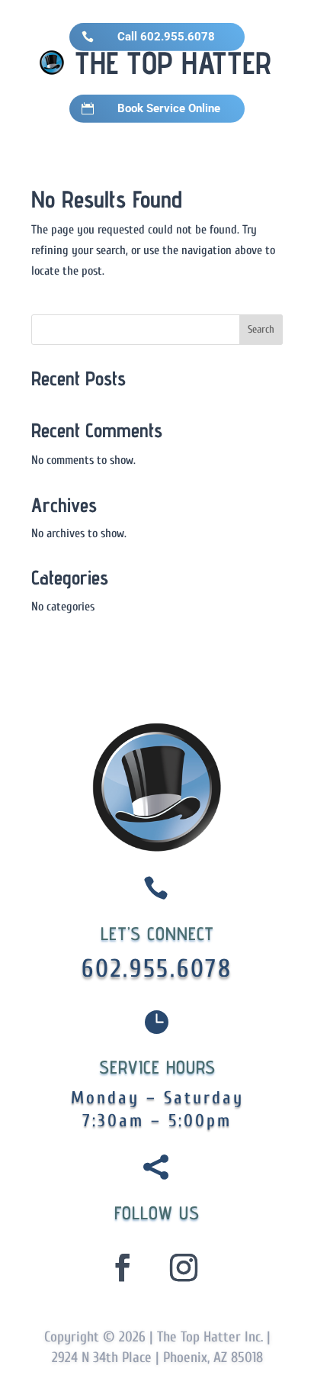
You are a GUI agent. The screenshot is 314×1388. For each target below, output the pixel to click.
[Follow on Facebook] (122, 1267)
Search (261, 329)
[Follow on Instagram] (183, 1267)
